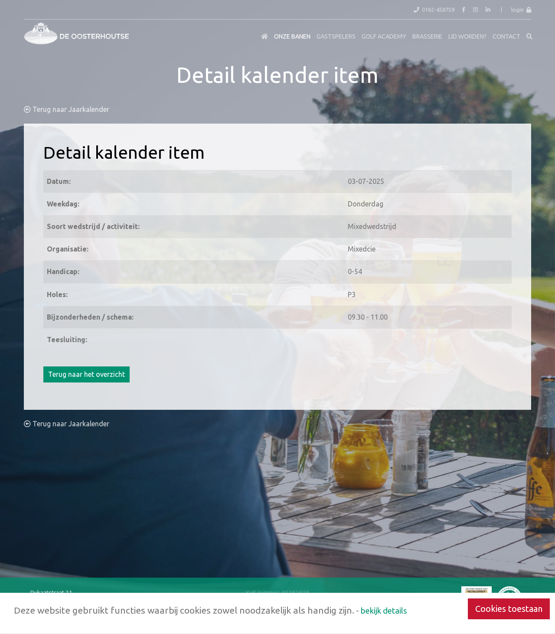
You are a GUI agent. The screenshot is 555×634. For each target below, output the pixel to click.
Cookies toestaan (508, 609)
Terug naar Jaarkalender (70, 109)
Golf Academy (384, 36)
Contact (506, 36)
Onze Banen (292, 36)
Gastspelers (336, 36)
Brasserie (427, 36)
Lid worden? (467, 36)
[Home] (264, 36)
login (518, 10)
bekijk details (384, 610)
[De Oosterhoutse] (30, 30)
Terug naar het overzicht (86, 374)
